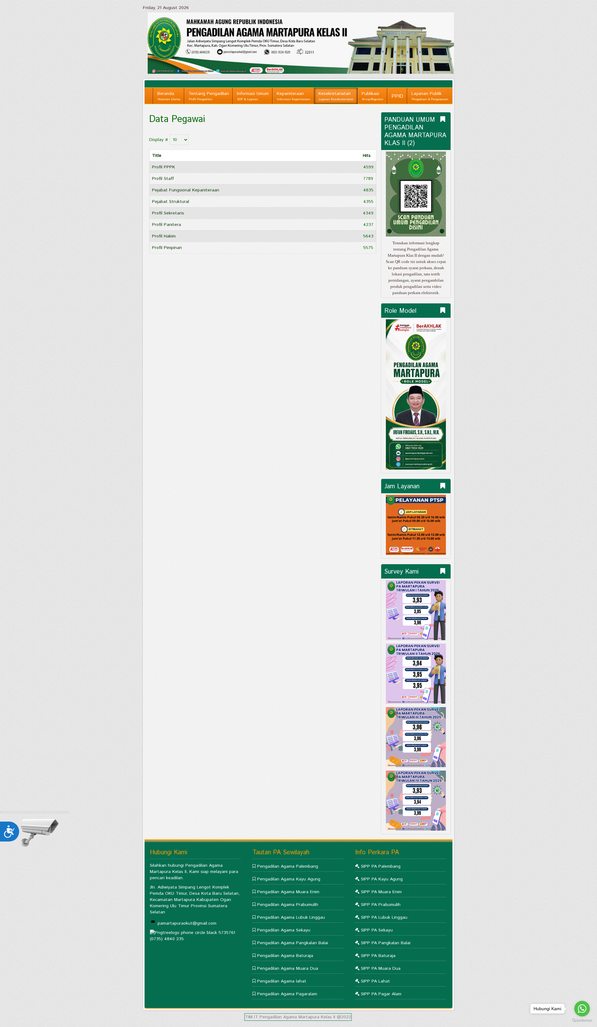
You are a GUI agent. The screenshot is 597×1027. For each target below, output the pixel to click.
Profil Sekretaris (168, 213)
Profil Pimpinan (167, 248)
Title (156, 155)
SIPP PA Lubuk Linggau (384, 917)
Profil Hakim (164, 236)
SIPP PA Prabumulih (380, 905)
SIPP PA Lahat (375, 981)
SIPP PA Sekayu (377, 930)
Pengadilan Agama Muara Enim (288, 892)
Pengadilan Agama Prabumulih (287, 905)
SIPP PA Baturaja (378, 956)
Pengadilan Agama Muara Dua (287, 968)
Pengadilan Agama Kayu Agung (288, 879)
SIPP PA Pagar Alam (381, 994)
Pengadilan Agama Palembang (287, 866)
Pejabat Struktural (170, 202)
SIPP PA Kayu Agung (382, 879)
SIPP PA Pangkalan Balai (385, 943)
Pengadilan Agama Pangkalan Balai (292, 943)
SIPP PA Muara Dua (380, 968)
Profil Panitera (166, 225)
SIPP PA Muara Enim (381, 892)
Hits (367, 155)
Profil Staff (163, 179)
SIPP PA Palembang (380, 866)
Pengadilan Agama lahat (281, 981)
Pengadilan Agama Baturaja (285, 956)
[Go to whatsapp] (582, 1008)
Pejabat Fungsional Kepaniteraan (185, 190)
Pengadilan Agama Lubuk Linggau (291, 917)
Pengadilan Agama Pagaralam (287, 994)
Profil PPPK (163, 167)
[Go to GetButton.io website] (582, 1021)
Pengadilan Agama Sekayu (283, 930)
